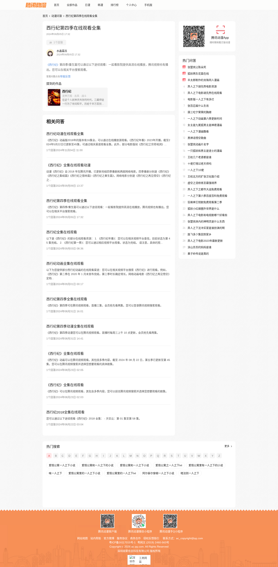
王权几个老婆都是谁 (199, 157)
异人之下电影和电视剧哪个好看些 (207, 215)
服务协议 (122, 538)
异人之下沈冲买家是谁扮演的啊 (206, 227)
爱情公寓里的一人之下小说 (84, 473)
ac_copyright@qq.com (189, 538)
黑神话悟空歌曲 (197, 137)
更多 (227, 446)
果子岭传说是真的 (198, 253)
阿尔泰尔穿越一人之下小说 (158, 473)
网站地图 (82, 538)
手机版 (148, 4)
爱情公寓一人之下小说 (62, 465)
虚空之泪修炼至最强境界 (202, 182)
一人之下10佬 (196, 170)
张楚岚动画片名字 (198, 144)
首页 (56, 4)
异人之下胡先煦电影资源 (202, 86)
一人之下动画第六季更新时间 (205, 118)
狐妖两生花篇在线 (198, 73)
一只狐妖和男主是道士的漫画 (205, 150)
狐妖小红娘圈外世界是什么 (203, 208)
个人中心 (131, 4)
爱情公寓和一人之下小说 (134, 465)
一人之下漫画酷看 (198, 131)
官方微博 (109, 538)
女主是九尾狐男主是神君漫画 (205, 125)
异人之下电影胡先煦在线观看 (205, 92)
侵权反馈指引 (151, 538)
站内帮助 (95, 538)
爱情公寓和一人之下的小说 (97, 465)
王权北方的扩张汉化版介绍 (203, 176)
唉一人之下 (55, 473)
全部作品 (72, 4)
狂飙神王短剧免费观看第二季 (205, 202)
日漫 (87, 4)
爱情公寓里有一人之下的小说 (206, 465)
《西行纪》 (53, 64)
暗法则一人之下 (190, 473)
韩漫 (100, 4)
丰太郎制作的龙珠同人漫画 (203, 80)
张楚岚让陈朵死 (197, 67)
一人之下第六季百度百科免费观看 (207, 195)
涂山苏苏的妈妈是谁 (199, 247)
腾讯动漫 (36, 5)
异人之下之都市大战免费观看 (205, 189)
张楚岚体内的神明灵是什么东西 (206, 221)
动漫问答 (56, 15)
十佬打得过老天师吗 (199, 163)
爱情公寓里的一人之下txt (121, 473)
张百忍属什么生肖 (198, 105)
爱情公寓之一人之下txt (168, 465)
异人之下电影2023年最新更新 (205, 240)
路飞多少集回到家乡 (199, 234)
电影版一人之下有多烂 (201, 99)
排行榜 (115, 4)
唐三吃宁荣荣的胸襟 (199, 112)
